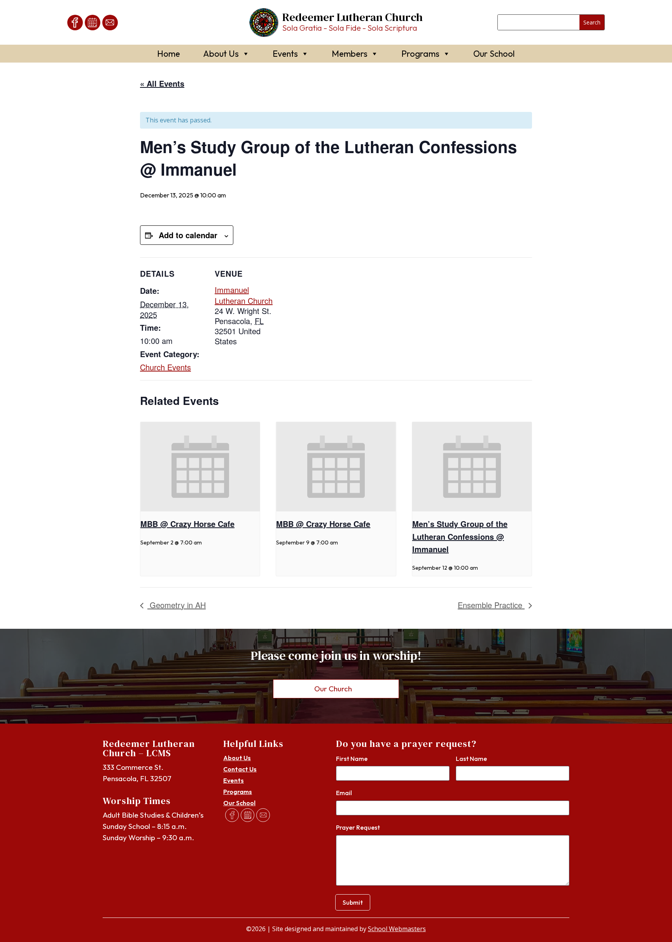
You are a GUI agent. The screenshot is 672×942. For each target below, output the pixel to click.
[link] (75, 22)
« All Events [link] (162, 83)
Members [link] (350, 54)
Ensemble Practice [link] (491, 605)
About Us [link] (221, 54)
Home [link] (168, 54)
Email (344, 793)
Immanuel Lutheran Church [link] (244, 295)
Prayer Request (358, 827)
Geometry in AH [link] (176, 605)
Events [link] (285, 54)
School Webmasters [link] (397, 929)
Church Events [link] (165, 367)
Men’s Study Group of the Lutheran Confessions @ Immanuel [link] (460, 536)
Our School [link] (494, 54)
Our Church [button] (333, 688)
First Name (352, 758)
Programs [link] (420, 54)
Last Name (471, 758)
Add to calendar (188, 235)
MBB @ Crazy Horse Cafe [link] (187, 523)
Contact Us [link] (240, 769)
